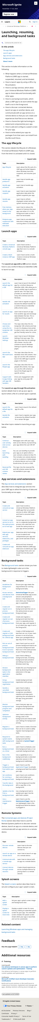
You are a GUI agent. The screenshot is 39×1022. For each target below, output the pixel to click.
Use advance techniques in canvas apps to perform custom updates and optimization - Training (19, 968)
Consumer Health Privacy (10, 1016)
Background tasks (9, 58)
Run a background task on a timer (8, 749)
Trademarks (6, 1019)
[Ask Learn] (32, 26)
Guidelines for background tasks (7, 587)
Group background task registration (8, 682)
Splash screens (10, 884)
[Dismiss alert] (35, 3)
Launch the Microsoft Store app (7, 354)
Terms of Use (26, 1016)
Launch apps (7, 53)
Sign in (35, 22)
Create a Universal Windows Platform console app (8, 247)
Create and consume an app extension (8, 547)
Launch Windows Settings (5, 338)
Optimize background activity (6, 716)
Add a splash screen (4, 902)
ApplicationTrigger (22, 767)
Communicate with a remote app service (8, 861)
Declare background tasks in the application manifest (6, 672)
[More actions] (35, 26)
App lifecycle (6, 167)
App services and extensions (12, 56)
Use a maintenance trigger (6, 801)
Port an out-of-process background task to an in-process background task (8, 647)
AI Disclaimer (6, 1011)
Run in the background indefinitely (6, 757)
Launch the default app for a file (7, 409)
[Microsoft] (19, 21)
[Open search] (30, 22)
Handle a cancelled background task (8, 690)
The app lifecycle (8, 50)
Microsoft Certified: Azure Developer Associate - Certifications (18, 980)
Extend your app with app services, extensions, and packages (8, 536)
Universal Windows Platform (16, 26)
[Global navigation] (2, 22)
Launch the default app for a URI (7, 285)
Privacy (13, 1013)
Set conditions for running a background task (8, 777)
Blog (28, 1011)
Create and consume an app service (8, 508)
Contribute (5, 1013)
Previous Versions (19, 1011)
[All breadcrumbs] (3, 26)
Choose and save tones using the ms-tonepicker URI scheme (7, 328)
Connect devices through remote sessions (7, 869)
